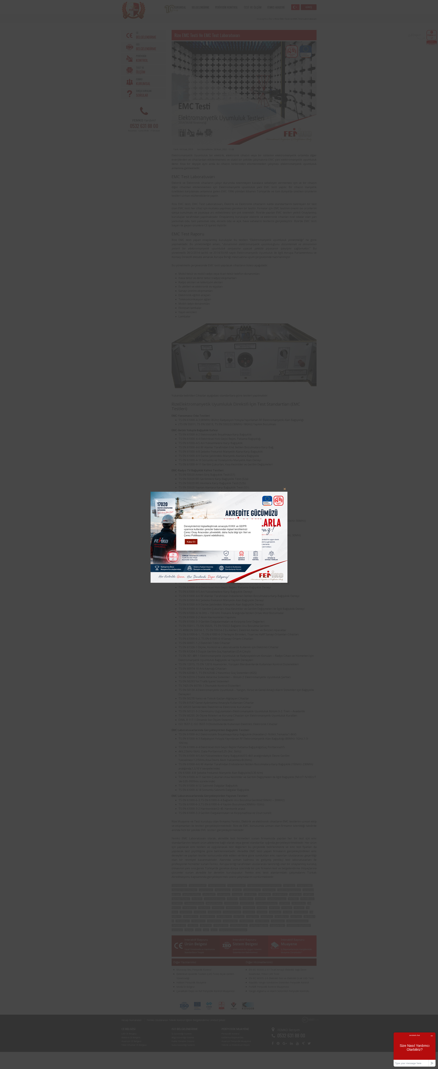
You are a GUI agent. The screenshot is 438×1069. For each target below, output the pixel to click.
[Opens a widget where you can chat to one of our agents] (414, 1049)
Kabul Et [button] (191, 541)
